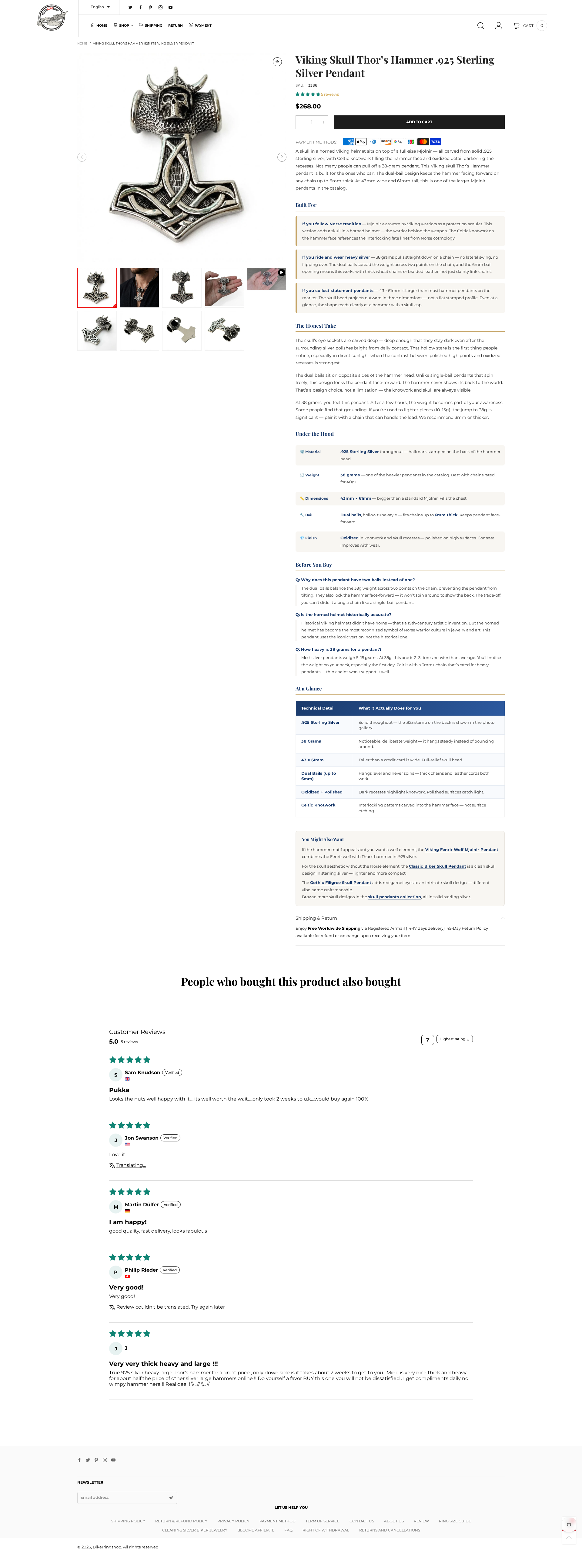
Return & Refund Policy (181, 1521)
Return (175, 25)
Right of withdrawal (326, 1530)
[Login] (499, 25)
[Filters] (427, 1040)
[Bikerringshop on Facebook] (79, 1460)
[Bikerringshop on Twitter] (88, 1460)
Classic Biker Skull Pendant (437, 866)
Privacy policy (233, 1521)
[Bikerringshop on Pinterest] (96, 1460)
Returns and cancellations (389, 1530)
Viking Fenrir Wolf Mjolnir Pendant (461, 849)
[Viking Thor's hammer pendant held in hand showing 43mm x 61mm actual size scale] (224, 288)
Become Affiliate (255, 1530)
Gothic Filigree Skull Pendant (340, 882)
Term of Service (323, 1521)
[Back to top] (569, 1537)
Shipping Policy (128, 1521)
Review (421, 1521)
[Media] (277, 61)
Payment (203, 25)
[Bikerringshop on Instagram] (105, 1460)
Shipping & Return (316, 918)
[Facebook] (140, 7)
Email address (94, 1497)
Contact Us (362, 1521)
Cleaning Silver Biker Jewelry (194, 1530)
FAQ (288, 1530)
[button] (81, 157)
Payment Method (277, 1521)
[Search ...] (481, 25)
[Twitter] (130, 7)
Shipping (153, 25)
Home (101, 25)
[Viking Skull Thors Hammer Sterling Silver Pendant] (266, 279)
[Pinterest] (151, 7)
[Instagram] (161, 7)
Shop (124, 25)
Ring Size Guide (455, 1521)
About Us (394, 1521)
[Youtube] (171, 7)
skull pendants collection (394, 896)
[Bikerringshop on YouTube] (113, 1460)
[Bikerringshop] (52, 17)
